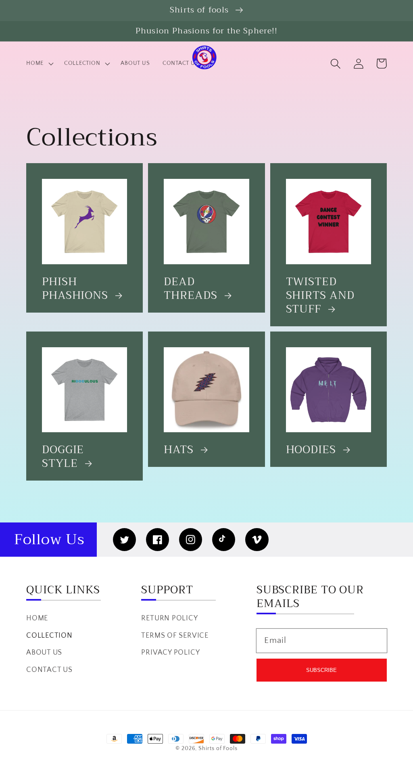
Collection (49, 636)
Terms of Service (174, 636)
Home (37, 618)
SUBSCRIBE (321, 670)
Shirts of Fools (218, 748)
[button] (335, 63)
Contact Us (49, 670)
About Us (44, 653)
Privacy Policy (170, 653)
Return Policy (169, 618)
